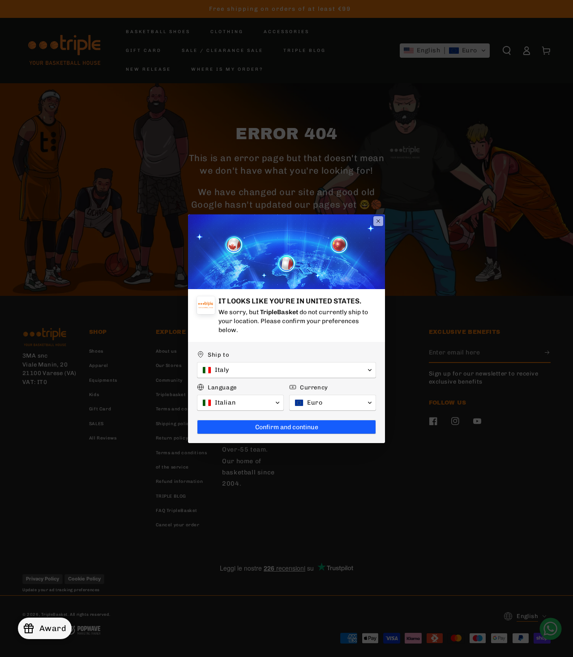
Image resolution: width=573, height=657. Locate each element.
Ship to (218, 354)
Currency (314, 387)
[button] (286, 370)
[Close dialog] (378, 221)
